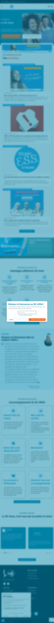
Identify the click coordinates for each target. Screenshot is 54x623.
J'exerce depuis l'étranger (26, 315)
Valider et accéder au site (37, 319)
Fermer (11, 319)
